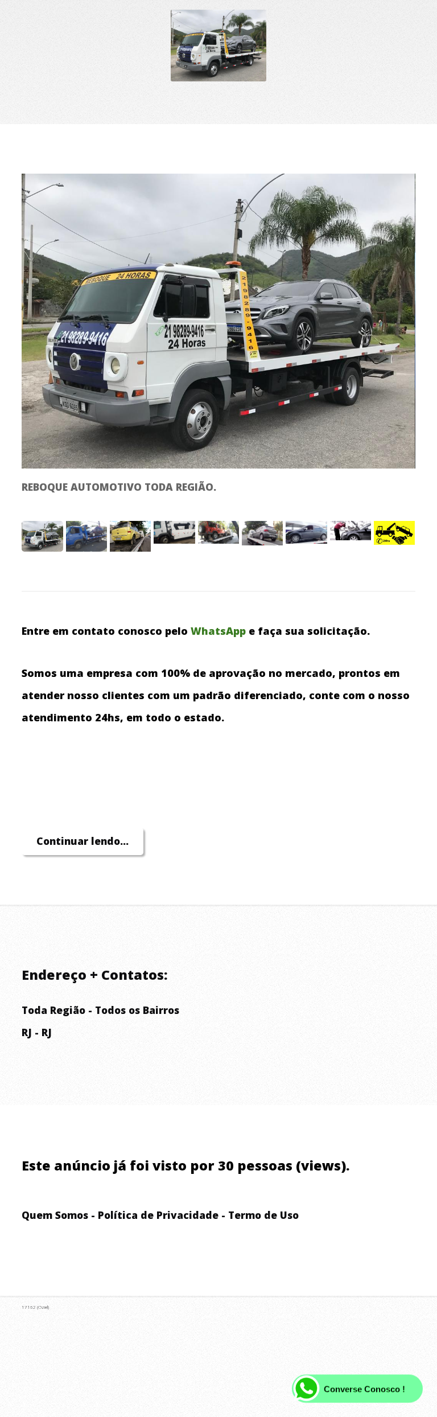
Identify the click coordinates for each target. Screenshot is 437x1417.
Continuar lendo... (82, 841)
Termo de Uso (263, 1215)
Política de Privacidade (158, 1215)
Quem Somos (55, 1215)
